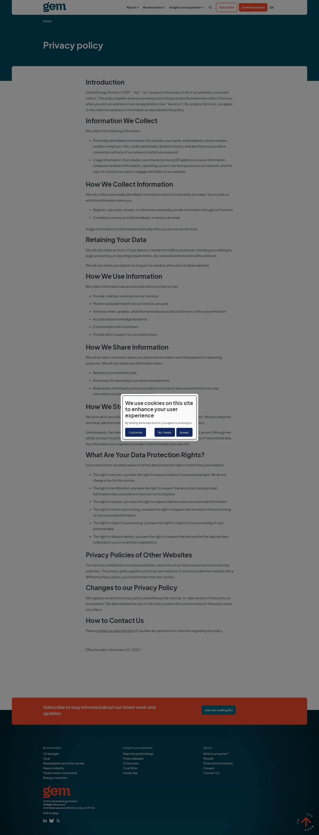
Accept (184, 432)
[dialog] (159, 417)
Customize (135, 432)
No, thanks (164, 432)
